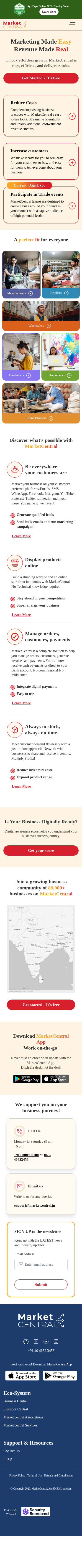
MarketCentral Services (20, 1425)
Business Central (15, 1401)
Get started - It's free (41, 1004)
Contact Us (11, 1451)
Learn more (49, 11)
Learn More (21, 536)
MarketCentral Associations (23, 1417)
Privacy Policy (17, 1475)
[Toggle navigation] (72, 24)
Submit (41, 1284)
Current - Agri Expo (29, 185)
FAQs (7, 1459)
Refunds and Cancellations (58, 1475)
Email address (24, 1254)
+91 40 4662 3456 (41, 1351)
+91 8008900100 (26, 1155)
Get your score (41, 850)
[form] (41, 1261)
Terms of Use (34, 1475)
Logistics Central (15, 1409)
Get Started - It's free (41, 78)
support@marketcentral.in (34, 1205)
